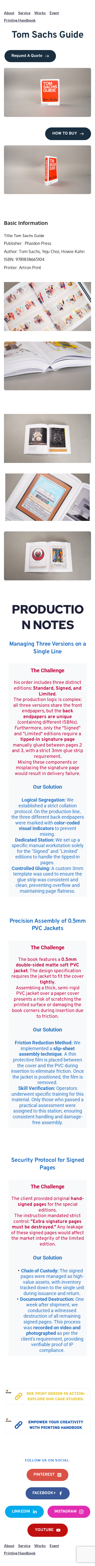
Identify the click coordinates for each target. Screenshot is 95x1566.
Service (24, 13)
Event (54, 13)
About (9, 13)
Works (40, 13)
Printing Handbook (20, 20)
